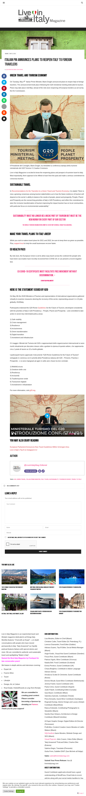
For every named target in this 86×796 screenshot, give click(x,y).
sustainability (54, 479)
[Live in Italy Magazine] (43, 16)
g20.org (32, 390)
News (6, 53)
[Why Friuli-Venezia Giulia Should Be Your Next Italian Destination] (43, 576)
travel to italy (76, 479)
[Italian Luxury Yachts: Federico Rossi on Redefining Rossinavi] (43, 601)
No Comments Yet (13, 486)
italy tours (45, 479)
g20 (15, 479)
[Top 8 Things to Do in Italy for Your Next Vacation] (14, 576)
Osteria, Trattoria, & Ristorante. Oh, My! (13, 614)
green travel (21, 479)
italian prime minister (33, 479)
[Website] (43, 471)
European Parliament (47, 281)
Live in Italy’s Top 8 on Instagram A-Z (23, 450)
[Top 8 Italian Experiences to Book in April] (71, 576)
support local (19, 243)
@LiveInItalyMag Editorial (14, 69)
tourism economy (65, 479)
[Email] (39, 471)
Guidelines (42, 308)
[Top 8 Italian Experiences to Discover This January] (71, 601)
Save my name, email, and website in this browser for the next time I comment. (27, 537)
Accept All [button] (20, 791)
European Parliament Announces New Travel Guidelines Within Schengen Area (39, 447)
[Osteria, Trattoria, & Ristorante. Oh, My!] (14, 602)
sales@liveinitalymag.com (59, 756)
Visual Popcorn (50, 739)
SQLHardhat (49, 733)
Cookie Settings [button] (9, 791)
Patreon (35, 704)
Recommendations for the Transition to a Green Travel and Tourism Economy (40, 191)
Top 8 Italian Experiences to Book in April (70, 587)
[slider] (37, 434)
